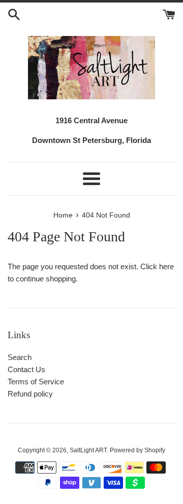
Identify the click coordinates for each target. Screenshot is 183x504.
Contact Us (26, 369)
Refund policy (30, 393)
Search (20, 357)
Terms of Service (36, 381)
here (166, 266)
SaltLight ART (88, 450)
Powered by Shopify (137, 450)
